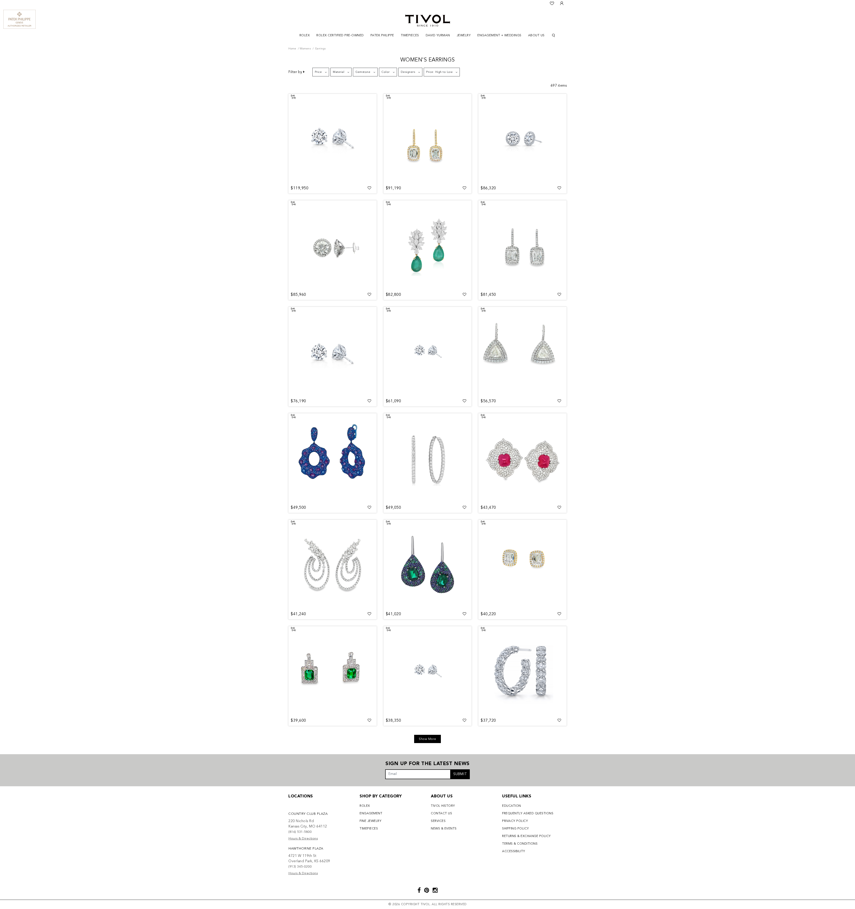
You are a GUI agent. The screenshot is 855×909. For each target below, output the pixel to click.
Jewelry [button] (464, 35)
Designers (408, 72)
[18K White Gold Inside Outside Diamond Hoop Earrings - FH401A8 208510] (522, 670)
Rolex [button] (304, 35)
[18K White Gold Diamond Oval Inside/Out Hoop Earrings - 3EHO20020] (428, 458)
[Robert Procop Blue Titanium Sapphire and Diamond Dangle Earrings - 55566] (333, 458)
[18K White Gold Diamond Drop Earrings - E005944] (333, 564)
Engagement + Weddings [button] (499, 35)
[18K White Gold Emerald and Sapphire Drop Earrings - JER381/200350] (428, 564)
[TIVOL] (427, 20)
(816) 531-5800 (299, 832)
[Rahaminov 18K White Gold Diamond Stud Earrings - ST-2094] (333, 351)
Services (438, 821)
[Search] (553, 35)
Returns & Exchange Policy (526, 836)
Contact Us (441, 813)
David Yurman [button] (438, 35)
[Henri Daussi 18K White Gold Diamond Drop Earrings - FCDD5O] (522, 351)
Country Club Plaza (308, 814)
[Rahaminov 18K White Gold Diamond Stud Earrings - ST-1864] (333, 138)
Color (385, 72)
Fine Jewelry (370, 821)
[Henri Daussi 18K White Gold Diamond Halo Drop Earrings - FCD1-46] (522, 245)
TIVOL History (443, 805)
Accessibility (513, 851)
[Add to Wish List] (369, 188)
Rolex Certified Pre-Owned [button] (340, 35)
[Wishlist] (552, 3)
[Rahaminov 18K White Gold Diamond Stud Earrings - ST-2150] (428, 670)
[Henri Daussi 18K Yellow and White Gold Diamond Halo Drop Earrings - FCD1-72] (428, 138)
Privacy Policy (515, 821)
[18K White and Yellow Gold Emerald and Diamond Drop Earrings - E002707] (428, 245)
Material (338, 72)
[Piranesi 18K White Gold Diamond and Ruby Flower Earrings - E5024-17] (522, 458)
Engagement (371, 813)
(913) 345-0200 (299, 866)
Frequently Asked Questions (527, 813)
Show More (427, 739)
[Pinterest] (426, 891)
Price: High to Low (439, 72)
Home (292, 48)
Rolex (365, 805)
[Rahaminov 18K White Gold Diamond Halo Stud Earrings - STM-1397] (522, 138)
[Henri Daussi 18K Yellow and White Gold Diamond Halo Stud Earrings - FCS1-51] (522, 564)
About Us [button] (536, 35)
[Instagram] (435, 891)
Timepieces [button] (410, 35)
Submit (460, 774)
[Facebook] (419, 891)
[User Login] (562, 3)
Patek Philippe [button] (382, 35)
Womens (305, 48)
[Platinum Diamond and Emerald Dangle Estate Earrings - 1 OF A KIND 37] (333, 670)
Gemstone (362, 72)
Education (511, 805)
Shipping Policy (515, 828)
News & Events (444, 828)
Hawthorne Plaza (305, 848)
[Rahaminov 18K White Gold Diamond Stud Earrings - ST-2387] (428, 351)
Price (318, 72)
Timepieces (369, 828)
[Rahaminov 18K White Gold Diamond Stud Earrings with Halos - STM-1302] (333, 245)
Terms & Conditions (519, 843)
